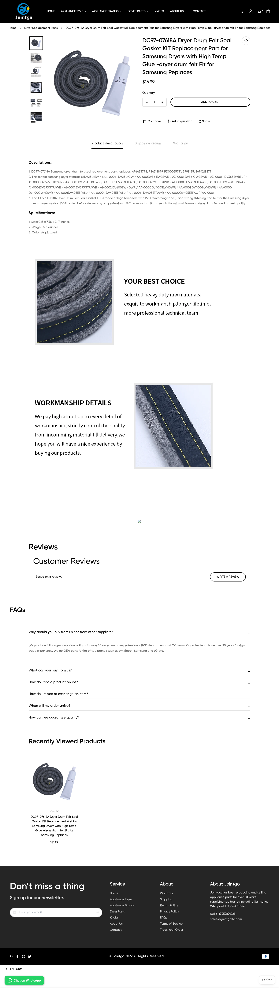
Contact (199, 11)
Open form (14, 969)
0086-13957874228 (223, 914)
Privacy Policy (169, 911)
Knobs (159, 11)
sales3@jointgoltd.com (226, 919)
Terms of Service (171, 923)
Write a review (227, 576)
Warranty (166, 893)
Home (51, 11)
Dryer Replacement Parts (41, 28)
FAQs (163, 917)
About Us (177, 11)
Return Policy (169, 905)
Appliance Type (72, 11)
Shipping (166, 899)
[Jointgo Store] (23, 11)
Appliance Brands (105, 11)
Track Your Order (171, 929)
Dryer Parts (137, 11)
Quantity (148, 93)
